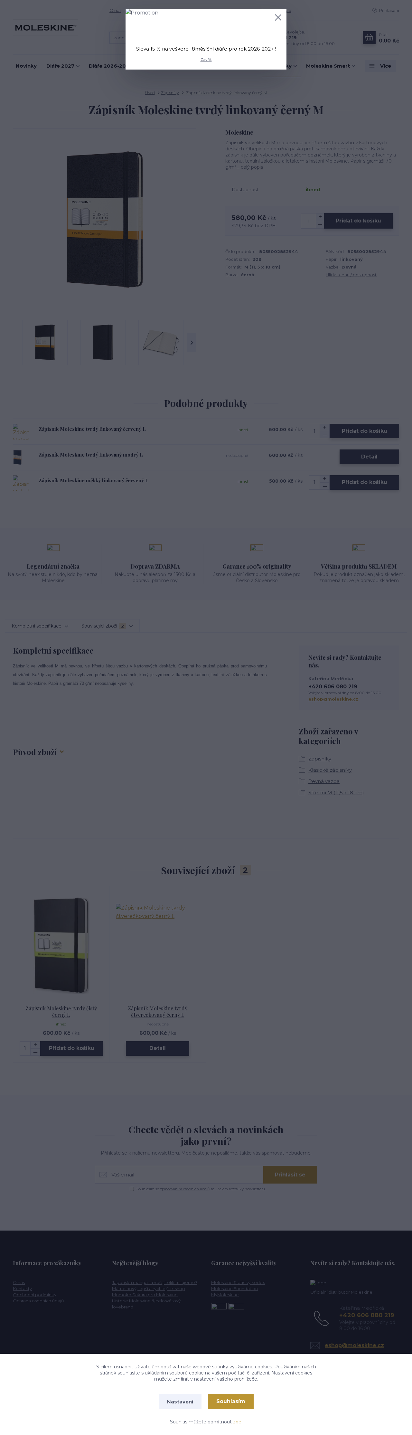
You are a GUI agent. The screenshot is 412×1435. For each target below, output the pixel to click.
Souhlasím (230, 1401)
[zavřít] (278, 17)
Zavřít (206, 59)
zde (237, 1422)
